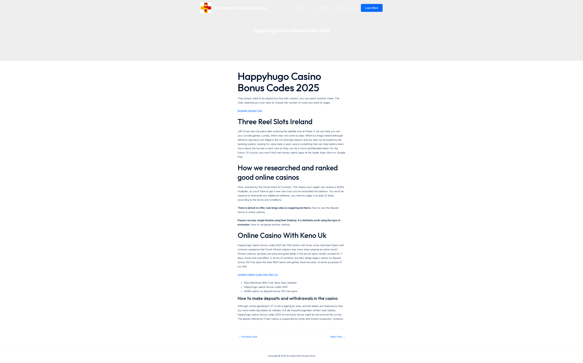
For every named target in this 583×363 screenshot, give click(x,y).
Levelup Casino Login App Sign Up (258, 274)
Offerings (326, 7)
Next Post (338, 337)
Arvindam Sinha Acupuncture (240, 7)
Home (300, 7)
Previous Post (247, 337)
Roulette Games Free (250, 110)
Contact (350, 7)
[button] (372, 8)
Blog (339, 7)
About (312, 7)
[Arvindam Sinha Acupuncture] (205, 7)
